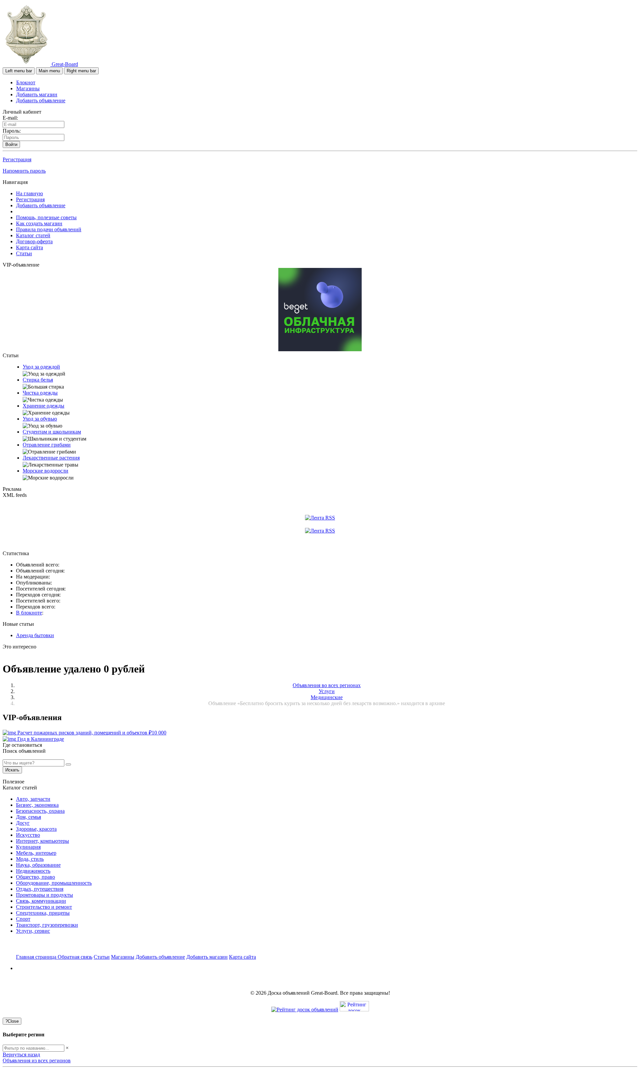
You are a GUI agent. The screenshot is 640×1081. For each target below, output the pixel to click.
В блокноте (29, 612)
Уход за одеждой (41, 367)
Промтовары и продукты (44, 895)
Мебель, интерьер (36, 853)
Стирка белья (38, 380)
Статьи (24, 253)
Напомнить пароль (24, 171)
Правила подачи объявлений (48, 229)
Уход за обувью (40, 419)
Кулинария (28, 847)
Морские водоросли (45, 471)
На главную (29, 193)
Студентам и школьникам (52, 432)
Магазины (28, 88)
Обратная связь (75, 957)
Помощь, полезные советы (46, 217)
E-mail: (10, 118)
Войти (11, 144)
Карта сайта (29, 247)
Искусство (28, 835)
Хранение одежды (43, 406)
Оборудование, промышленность (54, 883)
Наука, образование (38, 865)
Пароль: (12, 131)
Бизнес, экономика (37, 805)
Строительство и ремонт (44, 907)
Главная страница (37, 957)
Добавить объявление (40, 100)
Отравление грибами (47, 445)
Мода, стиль (30, 859)
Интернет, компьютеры (42, 841)
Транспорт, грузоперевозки (47, 925)
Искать (12, 769)
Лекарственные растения (51, 458)
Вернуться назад (21, 1054)
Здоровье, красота (36, 829)
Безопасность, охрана (40, 811)
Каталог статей (33, 235)
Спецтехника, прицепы (43, 913)
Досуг (23, 823)
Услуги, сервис (33, 931)
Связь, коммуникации (41, 901)
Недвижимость (33, 871)
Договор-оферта (34, 241)
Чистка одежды (40, 393)
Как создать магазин (39, 223)
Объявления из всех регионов (37, 1060)
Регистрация (17, 159)
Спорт (23, 919)
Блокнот (25, 82)
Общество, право (35, 877)
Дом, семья (28, 817)
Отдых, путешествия (39, 889)
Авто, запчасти (33, 799)
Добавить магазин (36, 94)
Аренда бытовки (35, 635)
